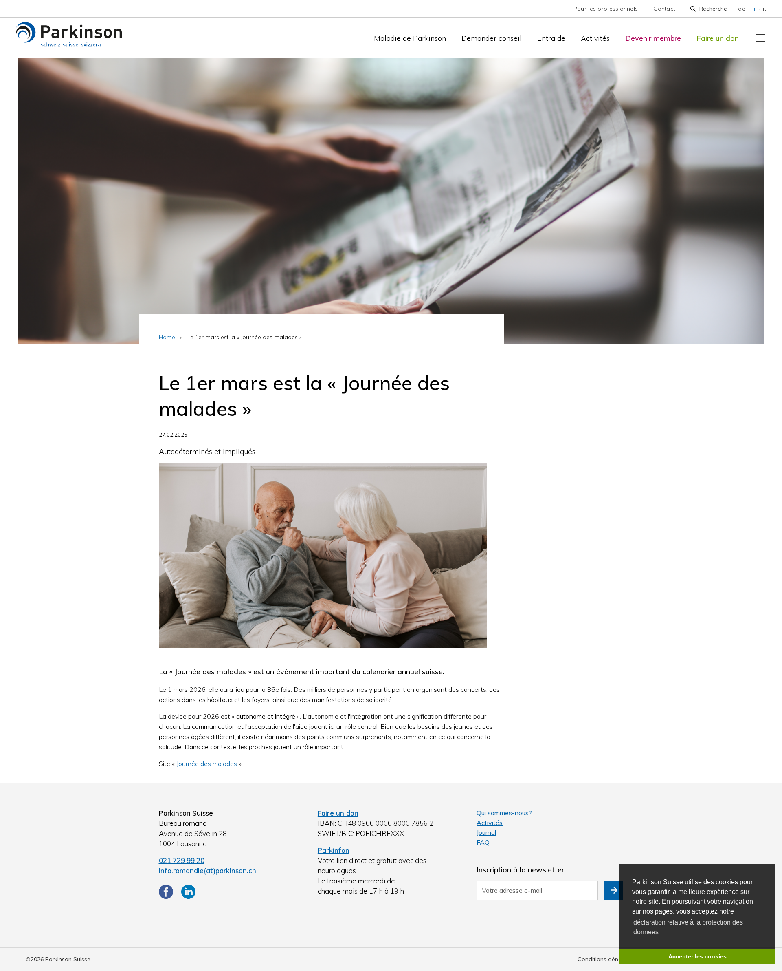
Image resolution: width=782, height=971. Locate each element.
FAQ (483, 842)
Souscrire (613, 890)
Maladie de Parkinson (410, 38)
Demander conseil (491, 38)
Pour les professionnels (605, 8)
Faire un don (717, 38)
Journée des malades (206, 763)
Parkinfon (333, 850)
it (764, 8)
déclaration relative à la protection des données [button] (688, 927)
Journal (486, 832)
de (741, 8)
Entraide (551, 38)
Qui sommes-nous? (504, 813)
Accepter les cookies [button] (697, 956)
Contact (664, 8)
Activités (595, 38)
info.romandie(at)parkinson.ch (207, 870)
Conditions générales (606, 959)
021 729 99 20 (181, 860)
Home (167, 337)
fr (754, 8)
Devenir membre (653, 38)
